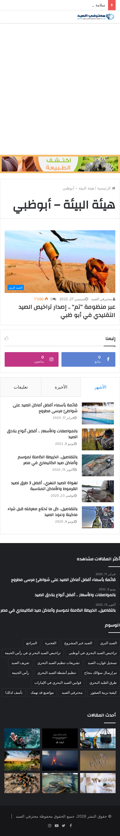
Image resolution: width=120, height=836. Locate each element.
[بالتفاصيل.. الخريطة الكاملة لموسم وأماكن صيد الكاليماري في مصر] (98, 465)
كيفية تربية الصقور (104, 692)
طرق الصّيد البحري (103, 682)
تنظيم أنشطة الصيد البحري (56, 672)
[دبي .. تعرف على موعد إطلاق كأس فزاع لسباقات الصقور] (98, 783)
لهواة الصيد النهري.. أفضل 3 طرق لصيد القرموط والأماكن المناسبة (44, 486)
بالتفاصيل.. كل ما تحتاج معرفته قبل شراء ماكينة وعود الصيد (42, 512)
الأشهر (100, 387)
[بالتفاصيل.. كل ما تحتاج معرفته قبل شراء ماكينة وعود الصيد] (98, 517)
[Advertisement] (60, 89)
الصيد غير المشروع (78, 643)
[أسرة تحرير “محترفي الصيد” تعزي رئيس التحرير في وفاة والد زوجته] (60, 738)
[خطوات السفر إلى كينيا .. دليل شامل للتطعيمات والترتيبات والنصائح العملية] (22, 761)
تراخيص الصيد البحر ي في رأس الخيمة (33, 653)
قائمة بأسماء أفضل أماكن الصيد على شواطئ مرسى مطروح (45, 408)
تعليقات (21, 387)
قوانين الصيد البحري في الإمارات (57, 682)
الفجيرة (50, 643)
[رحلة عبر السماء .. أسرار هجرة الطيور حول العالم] (98, 761)
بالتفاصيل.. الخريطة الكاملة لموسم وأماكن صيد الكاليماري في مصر (47, 460)
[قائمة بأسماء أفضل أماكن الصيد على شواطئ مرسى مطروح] (98, 413)
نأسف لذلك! (13, 692)
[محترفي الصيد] (95, 16)
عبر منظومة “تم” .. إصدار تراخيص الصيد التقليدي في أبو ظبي (67, 310)
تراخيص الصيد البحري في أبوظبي (93, 653)
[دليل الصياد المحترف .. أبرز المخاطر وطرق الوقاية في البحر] (98, 738)
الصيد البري (108, 643)
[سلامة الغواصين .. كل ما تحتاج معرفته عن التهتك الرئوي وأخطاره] (22, 738)
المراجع (31, 643)
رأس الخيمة (20, 672)
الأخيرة (61, 387)
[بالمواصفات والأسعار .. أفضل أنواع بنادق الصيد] (98, 439)
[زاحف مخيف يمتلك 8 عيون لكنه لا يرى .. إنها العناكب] (22, 783)
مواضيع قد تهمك (42, 692)
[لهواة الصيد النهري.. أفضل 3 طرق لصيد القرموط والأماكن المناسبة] (98, 491)
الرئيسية (104, 188)
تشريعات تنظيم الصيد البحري (58, 663)
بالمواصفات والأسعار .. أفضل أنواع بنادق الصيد (42, 434)
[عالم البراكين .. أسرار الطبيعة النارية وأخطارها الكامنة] (60, 761)
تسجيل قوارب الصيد (102, 663)
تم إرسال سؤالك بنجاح (100, 672)
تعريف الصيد (20, 663)
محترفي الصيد (102, 299)
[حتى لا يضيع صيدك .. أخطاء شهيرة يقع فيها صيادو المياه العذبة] (60, 783)
